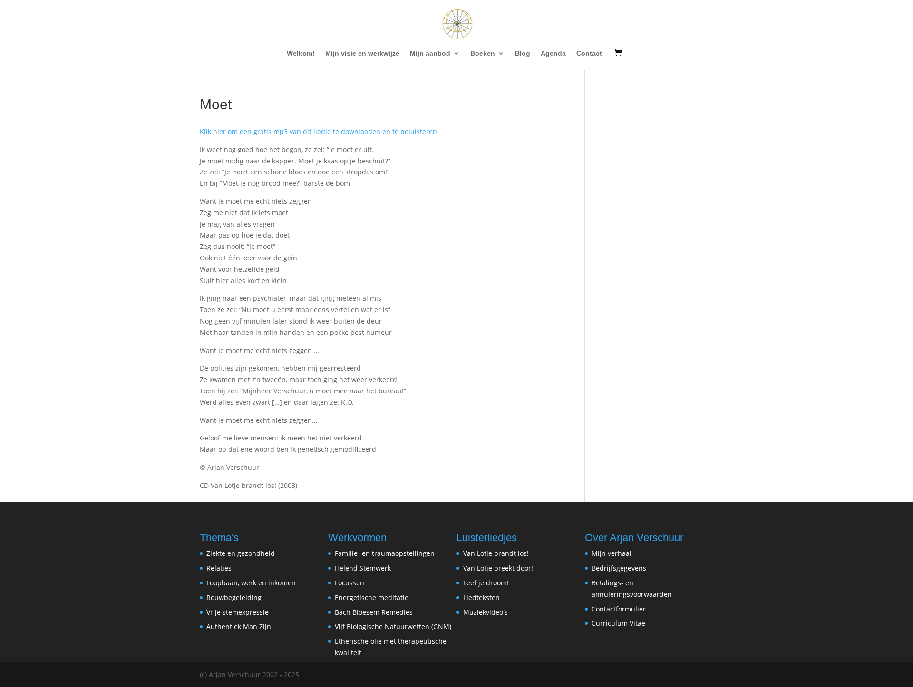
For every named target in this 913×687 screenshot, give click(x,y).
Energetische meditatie (371, 597)
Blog (522, 53)
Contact (589, 53)
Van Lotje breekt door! (498, 567)
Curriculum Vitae (618, 623)
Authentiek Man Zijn (238, 626)
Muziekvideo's (485, 612)
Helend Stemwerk (363, 567)
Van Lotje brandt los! (496, 553)
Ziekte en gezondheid (240, 553)
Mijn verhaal (611, 553)
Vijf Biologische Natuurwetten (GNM (392, 626)
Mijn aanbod (430, 53)
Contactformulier (619, 608)
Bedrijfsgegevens (619, 567)
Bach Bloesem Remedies (374, 612)
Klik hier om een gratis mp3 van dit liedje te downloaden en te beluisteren (318, 131)
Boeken (482, 53)
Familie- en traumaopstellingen (385, 553)
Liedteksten (481, 597)
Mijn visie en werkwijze (362, 53)
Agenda (553, 53)
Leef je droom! (486, 582)
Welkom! (301, 53)
